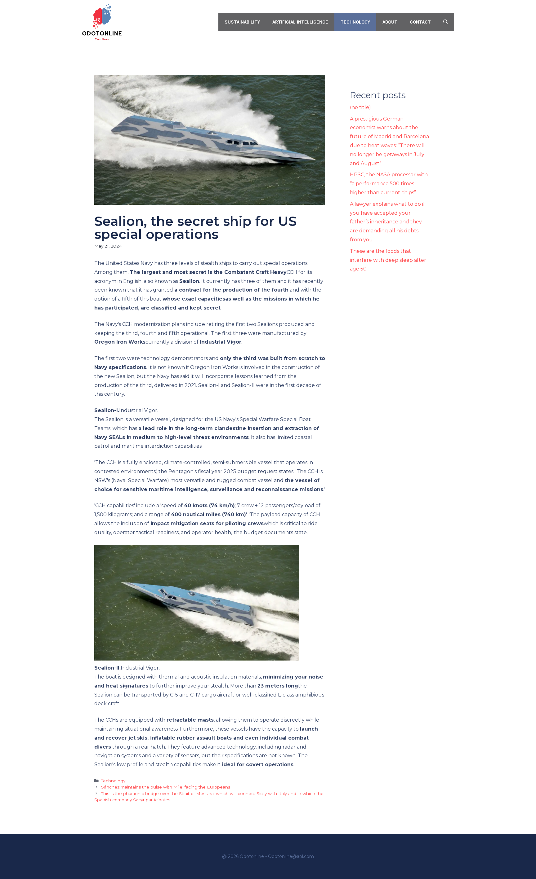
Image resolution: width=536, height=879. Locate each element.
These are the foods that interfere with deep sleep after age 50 (388, 260)
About (389, 22)
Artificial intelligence (300, 22)
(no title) (360, 107)
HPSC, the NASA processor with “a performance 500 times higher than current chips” (389, 184)
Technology (355, 22)
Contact (420, 22)
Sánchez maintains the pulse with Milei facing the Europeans (165, 787)
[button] (445, 22)
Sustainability (242, 22)
